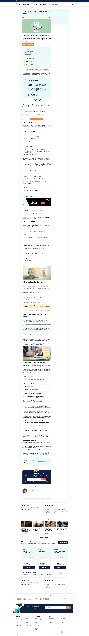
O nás (62, 622)
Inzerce (36, 618)
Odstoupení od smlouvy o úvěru (48, 512)
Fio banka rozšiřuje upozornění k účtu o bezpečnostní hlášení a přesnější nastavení (25, 530)
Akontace (63, 509)
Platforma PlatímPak (28, 55)
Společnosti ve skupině (52, 619)
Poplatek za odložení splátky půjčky (57, 509)
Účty (32, 4)
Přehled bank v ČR (37, 625)
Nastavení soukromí (51, 618)
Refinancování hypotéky (19, 619)
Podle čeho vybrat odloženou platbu (31, 65)
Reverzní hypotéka (48, 507)
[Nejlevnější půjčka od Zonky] (36, 306)
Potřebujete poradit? (26, 541)
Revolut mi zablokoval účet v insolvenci (60, 552)
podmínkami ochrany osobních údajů (42, 481)
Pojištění (44, 4)
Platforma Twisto (28, 57)
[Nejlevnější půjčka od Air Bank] (36, 202)
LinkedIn (72, 634)
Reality (47, 574)
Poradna (56, 4)
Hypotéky (28, 4)
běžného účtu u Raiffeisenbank (40, 193)
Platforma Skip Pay (28, 54)
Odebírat (43, 479)
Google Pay (44, 248)
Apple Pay (39, 248)
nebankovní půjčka (37, 498)
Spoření (36, 4)
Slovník (36, 622)
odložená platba (48, 498)
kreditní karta (24, 498)
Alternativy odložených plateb (30, 61)
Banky (49, 4)
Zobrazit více (28, 567)
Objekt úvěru (56, 507)
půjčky (33, 498)
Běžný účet (31, 574)
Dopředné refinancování (64, 514)
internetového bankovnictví (37, 299)
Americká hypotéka (28, 625)
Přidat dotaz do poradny (63, 542)
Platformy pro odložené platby (30, 52)
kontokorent (29, 498)
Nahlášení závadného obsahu (39, 619)
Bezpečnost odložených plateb (30, 62)
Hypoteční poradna (36, 574)
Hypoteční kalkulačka (55, 512)
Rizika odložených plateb (29, 64)
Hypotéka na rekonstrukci (19, 625)
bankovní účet (31, 74)
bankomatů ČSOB (41, 159)
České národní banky (38, 321)
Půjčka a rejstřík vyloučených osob (26, 552)
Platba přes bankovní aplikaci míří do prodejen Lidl (62, 529)
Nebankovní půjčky (28, 622)
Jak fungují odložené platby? (29, 58)
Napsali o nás (50, 622)
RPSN (36, 629)
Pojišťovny (52, 4)
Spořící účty (27, 626)
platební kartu (30, 226)
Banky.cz (34, 491)
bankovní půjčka (43, 498)
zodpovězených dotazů (36, 541)
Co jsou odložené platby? (29, 51)
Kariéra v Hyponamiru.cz (64, 619)
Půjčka (49, 17)
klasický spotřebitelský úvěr (27, 218)
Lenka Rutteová (30, 491)
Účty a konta (63, 618)
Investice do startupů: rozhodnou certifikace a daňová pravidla (37, 529)
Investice (40, 4)
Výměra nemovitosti (65, 507)
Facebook (67, 634)
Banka (28, 574)
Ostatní (50, 574)
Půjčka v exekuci (42, 551)
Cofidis (32, 90)
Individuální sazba (64, 511)
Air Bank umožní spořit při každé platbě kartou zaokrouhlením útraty (50, 529)
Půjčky (24, 4)
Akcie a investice (23, 574)
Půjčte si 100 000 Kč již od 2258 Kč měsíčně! (26, 1)
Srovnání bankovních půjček (28, 44)
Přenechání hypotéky (47, 509)
